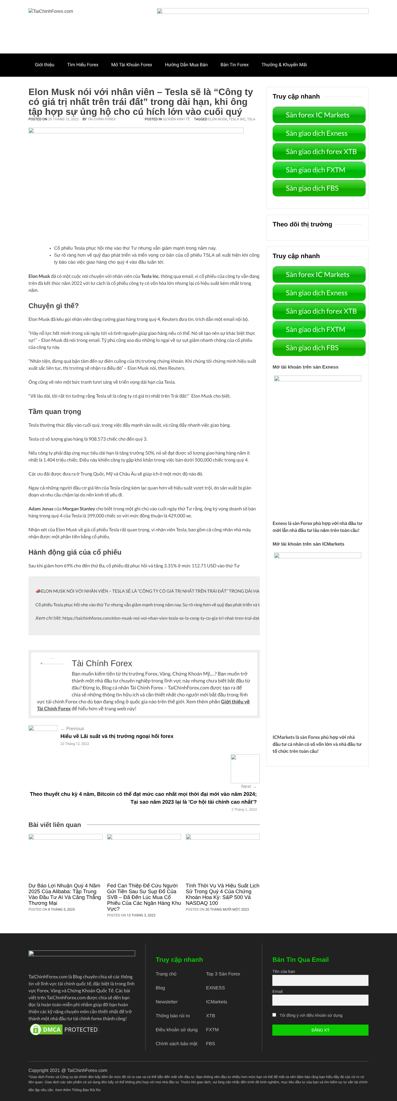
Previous (72, 728)
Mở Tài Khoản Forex (131, 64)
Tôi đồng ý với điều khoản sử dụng (311, 1015)
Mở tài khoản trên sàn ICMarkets (308, 544)
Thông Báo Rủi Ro (86, 1090)
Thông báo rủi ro (173, 1016)
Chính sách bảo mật (176, 1043)
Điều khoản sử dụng (177, 1029)
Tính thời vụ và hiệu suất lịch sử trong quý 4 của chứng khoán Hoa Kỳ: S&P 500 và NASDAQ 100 (223, 894)
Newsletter (167, 1002)
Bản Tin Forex (235, 64)
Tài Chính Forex (101, 119)
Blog (160, 988)
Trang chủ (166, 974)
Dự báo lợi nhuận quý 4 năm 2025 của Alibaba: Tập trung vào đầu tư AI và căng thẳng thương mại (64, 894)
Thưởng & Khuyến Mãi (284, 64)
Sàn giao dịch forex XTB (321, 151)
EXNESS (215, 988)
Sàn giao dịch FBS (312, 188)
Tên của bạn (283, 971)
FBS (210, 1043)
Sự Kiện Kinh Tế (176, 119)
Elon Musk (217, 119)
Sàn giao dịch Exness (317, 133)
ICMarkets (284, 737)
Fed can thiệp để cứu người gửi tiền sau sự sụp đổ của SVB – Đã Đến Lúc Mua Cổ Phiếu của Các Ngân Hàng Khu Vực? (144, 897)
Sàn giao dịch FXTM (316, 170)
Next (249, 786)
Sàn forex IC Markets (318, 115)
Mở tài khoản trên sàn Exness (306, 367)
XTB (210, 1016)
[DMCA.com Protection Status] (81, 1029)
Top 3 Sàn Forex (223, 974)
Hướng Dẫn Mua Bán (186, 64)
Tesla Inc (237, 119)
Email (277, 991)
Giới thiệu (44, 64)
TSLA (251, 119)
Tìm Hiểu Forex (83, 64)
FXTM (212, 1029)
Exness (280, 523)
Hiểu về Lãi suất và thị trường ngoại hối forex (117, 736)
